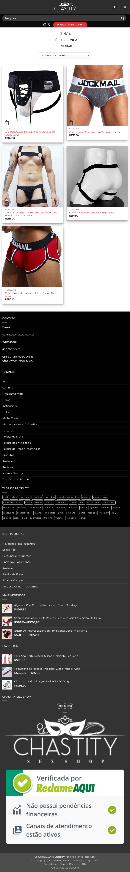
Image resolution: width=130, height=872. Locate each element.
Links (5, 412)
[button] (4, 7)
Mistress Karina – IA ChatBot (20, 424)
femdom (60, 507)
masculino (8, 513)
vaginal (59, 518)
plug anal (71, 513)
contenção (61, 502)
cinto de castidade (12, 502)
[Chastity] (65, 7)
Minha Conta (10, 418)
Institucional (10, 406)
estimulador (35, 507)
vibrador (83, 518)
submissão (35, 518)
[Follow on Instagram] (44, 24)
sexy (114, 513)
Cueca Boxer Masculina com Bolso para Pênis (94, 132)
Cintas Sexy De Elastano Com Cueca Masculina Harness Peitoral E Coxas (31, 214)
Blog (5, 381)
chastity (86, 497)
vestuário (71, 518)
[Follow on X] (49, 24)
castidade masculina (68, 497)
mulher (38, 513)
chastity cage (100, 497)
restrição (92, 513)
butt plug (50, 497)
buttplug (37, 497)
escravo (22, 507)
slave (24, 518)
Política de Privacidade (16, 442)
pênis (82, 513)
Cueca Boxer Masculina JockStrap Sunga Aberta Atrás (31, 295)
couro (73, 502)
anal (5, 497)
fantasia (49, 507)
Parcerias (8, 430)
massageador (24, 513)
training (48, 518)
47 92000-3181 (11, 349)
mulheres (50, 513)
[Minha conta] (114, 7)
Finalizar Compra (12, 393)
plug (60, 513)
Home (6, 399)
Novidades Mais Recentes (18, 543)
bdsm (14, 497)
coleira (38, 502)
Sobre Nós (8, 549)
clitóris (28, 502)
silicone (7, 518)
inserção (116, 507)
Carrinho (7, 387)
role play (104, 513)
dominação (9, 507)
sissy (16, 518)
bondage (24, 497)
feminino (72, 507)
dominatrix (109, 502)
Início (57, 40)
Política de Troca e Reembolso (21, 448)
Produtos (8, 455)
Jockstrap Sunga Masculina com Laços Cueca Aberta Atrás (30, 133)
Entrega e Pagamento (16, 562)
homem (105, 507)
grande (94, 507)
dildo (81, 502)
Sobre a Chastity (12, 473)
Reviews (7, 467)
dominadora (93, 502)
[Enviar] (123, 18)
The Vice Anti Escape (15, 479)
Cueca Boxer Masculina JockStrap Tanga (91, 212)
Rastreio (7, 461)
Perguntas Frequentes (16, 555)
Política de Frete (12, 436)
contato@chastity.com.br (18, 334)
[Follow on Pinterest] (70, 706)
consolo (49, 502)
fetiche (84, 507)
